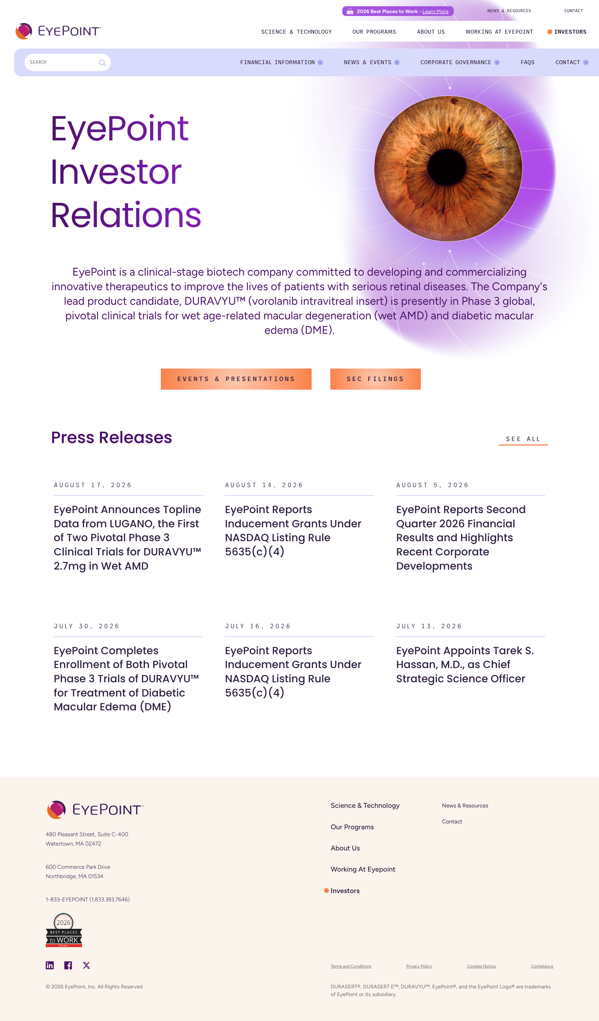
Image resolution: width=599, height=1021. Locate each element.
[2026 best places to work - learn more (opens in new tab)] (398, 10)
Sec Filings (376, 378)
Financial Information (277, 62)
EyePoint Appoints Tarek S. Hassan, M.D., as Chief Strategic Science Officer (465, 664)
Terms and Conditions (351, 966)
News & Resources (509, 10)
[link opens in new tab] (64, 929)
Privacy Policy (419, 966)
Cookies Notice (481, 966)
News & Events (367, 62)
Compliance (542, 966)
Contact (573, 10)
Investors (570, 32)
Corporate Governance (456, 62)
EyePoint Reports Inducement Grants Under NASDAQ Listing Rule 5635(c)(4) (293, 530)
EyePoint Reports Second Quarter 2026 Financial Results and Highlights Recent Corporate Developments (461, 537)
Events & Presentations (236, 378)
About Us (431, 32)
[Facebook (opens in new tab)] (68, 965)
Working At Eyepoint (499, 32)
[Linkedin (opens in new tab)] (50, 965)
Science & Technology (296, 32)
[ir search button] (102, 62)
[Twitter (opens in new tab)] (86, 965)
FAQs (528, 62)
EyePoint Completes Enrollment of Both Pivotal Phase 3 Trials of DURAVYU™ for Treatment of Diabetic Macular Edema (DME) (126, 679)
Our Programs (374, 32)
